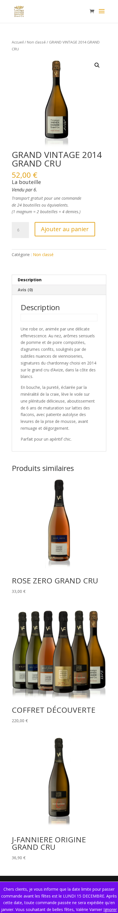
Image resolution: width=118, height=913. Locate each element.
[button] (97, 65)
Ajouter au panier (65, 229)
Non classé (36, 42)
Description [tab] (30, 279)
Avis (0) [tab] (25, 289)
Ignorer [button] (110, 909)
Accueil (18, 42)
